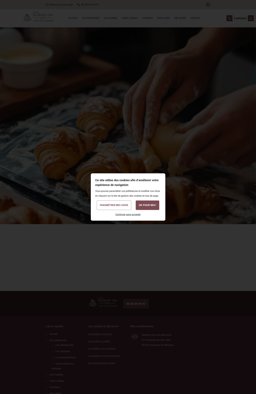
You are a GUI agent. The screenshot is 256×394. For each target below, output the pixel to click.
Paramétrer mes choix (114, 205)
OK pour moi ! (147, 205)
